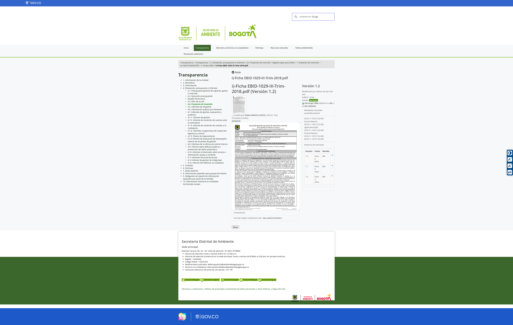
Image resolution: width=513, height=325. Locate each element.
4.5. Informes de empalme (199, 106)
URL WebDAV (310, 106)
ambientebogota (269, 279)
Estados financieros (196, 98)
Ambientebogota (231, 279)
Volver (235, 227)
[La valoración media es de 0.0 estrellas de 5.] (233, 121)
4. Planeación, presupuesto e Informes (227, 62)
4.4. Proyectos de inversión (259, 62)
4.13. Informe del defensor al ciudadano (206, 162)
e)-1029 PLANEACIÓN (189, 65)
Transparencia (186, 62)
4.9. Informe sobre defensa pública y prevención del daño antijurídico (204, 148)
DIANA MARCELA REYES (255, 115)
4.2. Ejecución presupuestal (200, 96)
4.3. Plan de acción (196, 101)
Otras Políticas (264, 289)
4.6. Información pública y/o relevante (205, 109)
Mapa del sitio (279, 289)
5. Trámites (188, 165)
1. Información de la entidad (195, 80)
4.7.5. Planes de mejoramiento (201, 136)
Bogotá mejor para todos (284, 62)
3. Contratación (190, 85)
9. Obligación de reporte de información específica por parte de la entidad (201, 177)
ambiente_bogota (212, 279)
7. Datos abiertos (190, 171)
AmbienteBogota (192, 279)
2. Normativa (189, 82)
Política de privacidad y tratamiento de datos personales (230, 289)
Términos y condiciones (192, 289)
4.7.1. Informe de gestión (199, 117)
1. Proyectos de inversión (308, 62)
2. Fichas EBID (207, 65)
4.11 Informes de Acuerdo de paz (202, 157)
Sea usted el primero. (272, 218)
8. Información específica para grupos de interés (204, 173)
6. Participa (188, 168)
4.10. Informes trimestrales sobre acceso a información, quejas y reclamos (207, 153)
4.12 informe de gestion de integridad (205, 160)
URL (331, 103)
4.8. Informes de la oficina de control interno (208, 144)
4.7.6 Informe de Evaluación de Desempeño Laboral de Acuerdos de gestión (207, 140)
